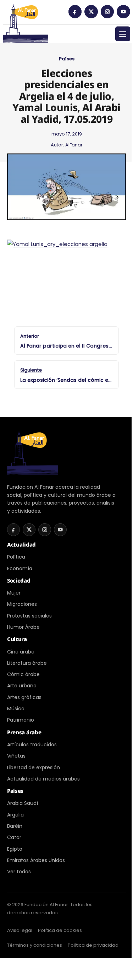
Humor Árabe (23, 627)
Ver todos (19, 871)
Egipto (14, 848)
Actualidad (21, 544)
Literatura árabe (27, 663)
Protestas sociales (29, 615)
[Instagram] (107, 11)
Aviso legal (19, 930)
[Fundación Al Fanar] (25, 14)
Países (66, 58)
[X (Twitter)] (91, 11)
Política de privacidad (93, 945)
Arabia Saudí (22, 803)
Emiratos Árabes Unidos (36, 860)
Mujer (14, 592)
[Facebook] (75, 11)
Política (16, 556)
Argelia (15, 814)
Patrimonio (20, 719)
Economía (19, 568)
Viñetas (16, 755)
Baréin (14, 826)
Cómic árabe (23, 674)
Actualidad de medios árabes (43, 778)
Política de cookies (60, 930)
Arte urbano (22, 685)
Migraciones (22, 604)
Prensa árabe (24, 732)
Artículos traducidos (32, 744)
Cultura (17, 639)
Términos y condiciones (34, 945)
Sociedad (19, 580)
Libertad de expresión (33, 767)
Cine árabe (20, 651)
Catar (14, 837)
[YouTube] (123, 11)
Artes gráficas (24, 697)
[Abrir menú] (122, 33)
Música (15, 708)
